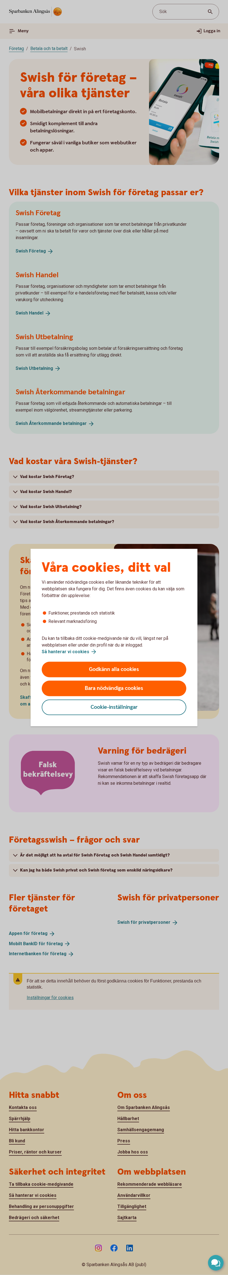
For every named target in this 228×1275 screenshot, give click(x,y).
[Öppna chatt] (216, 1263)
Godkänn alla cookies (114, 669)
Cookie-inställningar (114, 707)
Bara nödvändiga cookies (114, 688)
